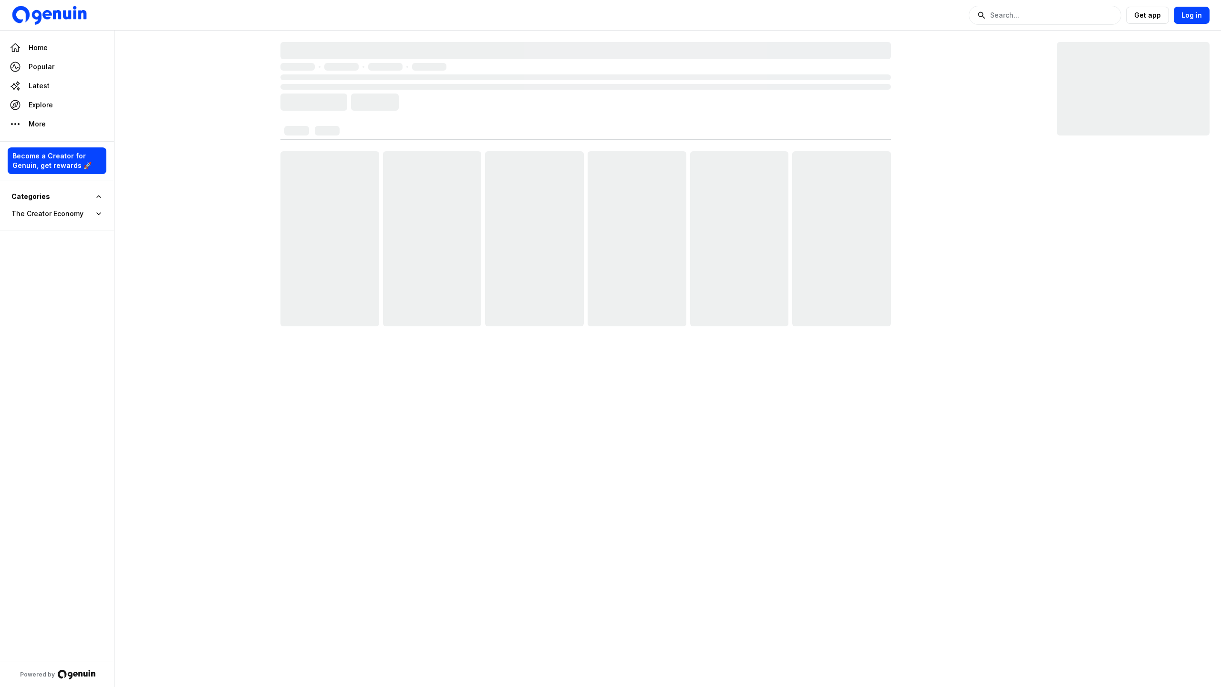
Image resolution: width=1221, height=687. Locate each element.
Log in (1191, 15)
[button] (1045, 15)
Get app (1147, 15)
